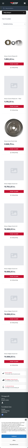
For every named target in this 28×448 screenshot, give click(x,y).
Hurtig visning (15, 67)
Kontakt (3, 409)
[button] (26, 419)
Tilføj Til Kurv (14, 64)
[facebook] (2, 415)
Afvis (14, 440)
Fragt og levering (5, 410)
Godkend (14, 436)
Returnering (4, 412)
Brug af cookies (5, 400)
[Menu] (3, 3)
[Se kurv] (25, 3)
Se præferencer (14, 444)
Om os (3, 398)
